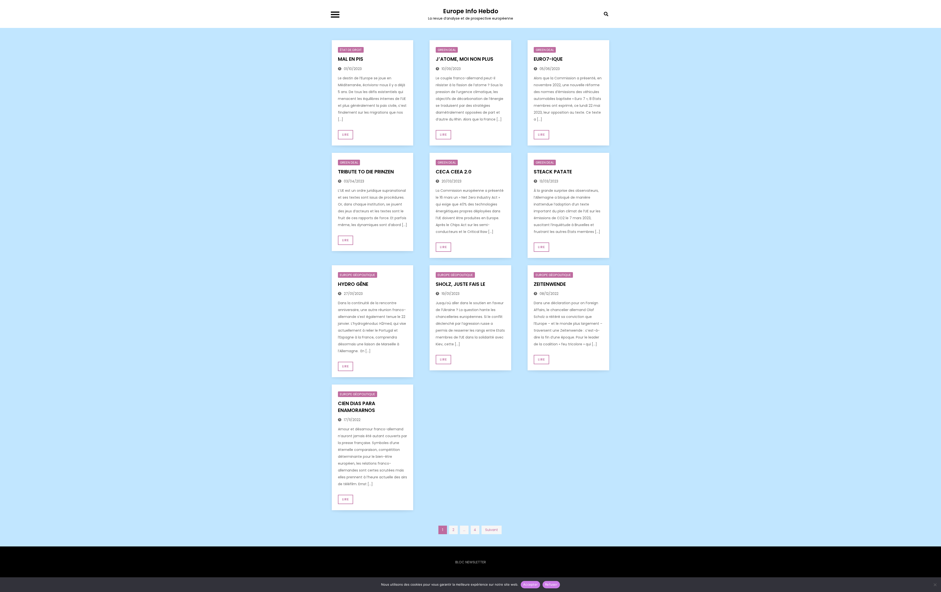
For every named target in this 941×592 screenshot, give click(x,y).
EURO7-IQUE (548, 59)
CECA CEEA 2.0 (453, 171)
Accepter (530, 584)
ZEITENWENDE (550, 284)
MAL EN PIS (351, 59)
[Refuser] (934, 584)
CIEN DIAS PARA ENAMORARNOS (356, 407)
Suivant (491, 529)
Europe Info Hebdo (470, 11)
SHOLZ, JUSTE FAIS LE (460, 284)
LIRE (345, 135)
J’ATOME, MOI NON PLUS (465, 59)
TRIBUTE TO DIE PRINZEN (366, 171)
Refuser (551, 584)
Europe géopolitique (357, 275)
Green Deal (447, 50)
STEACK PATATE (553, 171)
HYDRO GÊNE (353, 284)
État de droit (351, 50)
